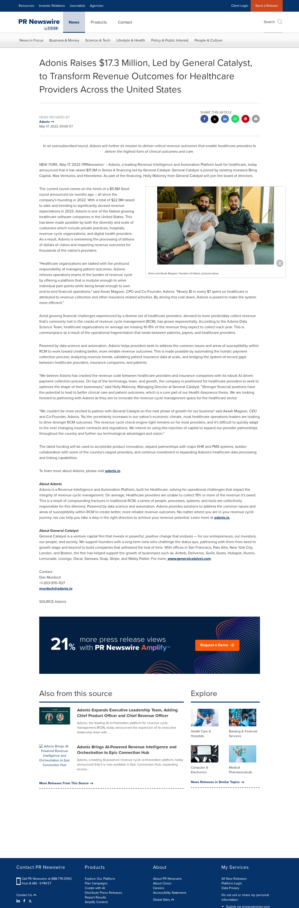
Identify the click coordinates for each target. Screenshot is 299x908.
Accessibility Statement (169, 892)
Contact (125, 22)
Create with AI (95, 888)
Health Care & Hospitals (201, 733)
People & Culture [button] (208, 40)
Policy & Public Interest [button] (170, 40)
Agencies (96, 5)
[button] (215, 226)
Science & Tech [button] (97, 40)
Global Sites (162, 899)
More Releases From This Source (64, 783)
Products (99, 22)
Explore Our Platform (100, 878)
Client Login (239, 5)
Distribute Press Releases (103, 892)
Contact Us (24, 895)
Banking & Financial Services (243, 733)
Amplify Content (96, 902)
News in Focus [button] (31, 40)
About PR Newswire (167, 878)
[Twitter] (30, 901)
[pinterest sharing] (245, 119)
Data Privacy (230, 888)
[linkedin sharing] (225, 119)
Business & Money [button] (64, 40)
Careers (158, 888)
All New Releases (234, 878)
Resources (26, 5)
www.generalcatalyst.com (189, 558)
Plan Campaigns (96, 883)
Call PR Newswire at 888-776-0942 (47, 878)
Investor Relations (52, 5)
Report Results (95, 897)
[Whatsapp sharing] (235, 119)
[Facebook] (24, 901)
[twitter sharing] (215, 119)
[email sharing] (256, 119)
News (74, 22)
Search (269, 22)
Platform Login (231, 883)
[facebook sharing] (204, 119)
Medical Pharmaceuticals (240, 770)
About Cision (162, 883)
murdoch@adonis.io (55, 588)
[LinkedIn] (18, 901)
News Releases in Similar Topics (215, 782)
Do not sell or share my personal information (245, 897)
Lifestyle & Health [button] (130, 40)
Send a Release (266, 5)
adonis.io (112, 470)
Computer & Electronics (199, 770)
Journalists (77, 5)
